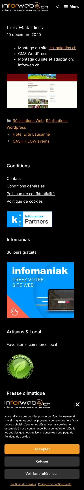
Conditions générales (26, 186)
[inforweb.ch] (25, 6)
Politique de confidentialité (54, 484)
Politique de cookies (23, 484)
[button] (77, 404)
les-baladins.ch (62, 48)
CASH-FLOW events (31, 141)
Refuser (42, 461)
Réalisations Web (28, 120)
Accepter (42, 449)
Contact (14, 178)
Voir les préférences (42, 473)
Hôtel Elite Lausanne (31, 134)
